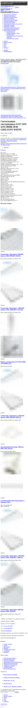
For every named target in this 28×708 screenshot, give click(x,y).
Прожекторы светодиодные (11, 663)
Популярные (7, 646)
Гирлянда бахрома (8, 683)
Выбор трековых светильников (10, 674)
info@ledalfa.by (8, 630)
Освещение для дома (9, 666)
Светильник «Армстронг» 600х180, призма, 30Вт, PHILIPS (12, 610)
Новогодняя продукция (10, 668)
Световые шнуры (8, 667)
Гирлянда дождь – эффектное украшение (13, 686)
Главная (3, 59)
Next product (4, 91)
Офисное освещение (21, 59)
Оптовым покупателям (9, 649)
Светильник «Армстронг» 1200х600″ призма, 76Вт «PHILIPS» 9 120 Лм (13, 308)
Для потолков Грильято (12, 139)
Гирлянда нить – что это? (9, 680)
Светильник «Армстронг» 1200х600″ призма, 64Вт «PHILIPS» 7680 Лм (13, 556)
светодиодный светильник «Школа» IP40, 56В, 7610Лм (12, 447)
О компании (7, 650)
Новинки (6, 648)
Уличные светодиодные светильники (12, 677)
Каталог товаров (10, 59)
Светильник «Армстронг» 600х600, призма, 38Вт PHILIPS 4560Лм (12, 255)
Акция (5, 645)
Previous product (5, 63)
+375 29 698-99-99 (14, 12)
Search (16, 7)
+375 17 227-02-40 (7, 626)
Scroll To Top (4, 704)
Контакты (6, 652)
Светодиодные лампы (9, 659)
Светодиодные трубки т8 (10, 658)
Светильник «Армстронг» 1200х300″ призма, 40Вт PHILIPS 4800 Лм (13, 416)
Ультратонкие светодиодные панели (13, 662)
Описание (6, 147)
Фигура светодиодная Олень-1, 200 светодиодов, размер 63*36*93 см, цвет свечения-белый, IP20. (13, 87)
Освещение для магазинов (10, 664)
